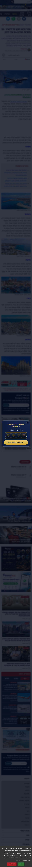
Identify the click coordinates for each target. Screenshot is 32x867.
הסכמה (21, 864)
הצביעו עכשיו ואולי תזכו (16, 442)
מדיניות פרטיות (12, 864)
